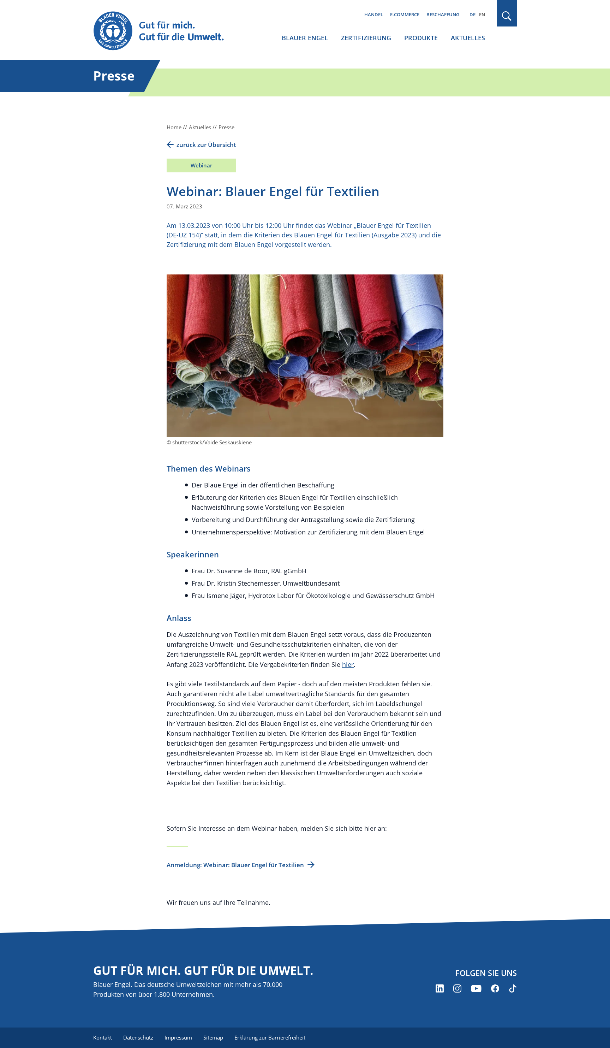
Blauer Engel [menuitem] (305, 38)
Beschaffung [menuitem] (442, 14)
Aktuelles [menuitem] (468, 38)
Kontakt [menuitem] (102, 1037)
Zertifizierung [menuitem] (366, 38)
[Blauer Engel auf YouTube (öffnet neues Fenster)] (476, 988)
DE (473, 14)
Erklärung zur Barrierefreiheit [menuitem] (269, 1037)
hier (348, 664)
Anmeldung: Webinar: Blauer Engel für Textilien (235, 865)
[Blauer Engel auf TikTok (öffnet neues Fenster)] (513, 988)
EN (482, 14)
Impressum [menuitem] (178, 1037)
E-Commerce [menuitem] (404, 14)
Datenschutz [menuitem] (138, 1037)
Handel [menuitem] (373, 14)
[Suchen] (507, 16)
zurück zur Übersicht (206, 145)
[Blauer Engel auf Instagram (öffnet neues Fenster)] (457, 988)
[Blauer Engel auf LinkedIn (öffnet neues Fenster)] (440, 988)
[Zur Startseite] (165, 31)
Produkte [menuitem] (421, 38)
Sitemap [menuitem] (213, 1037)
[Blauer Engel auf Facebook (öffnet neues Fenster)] (495, 988)
